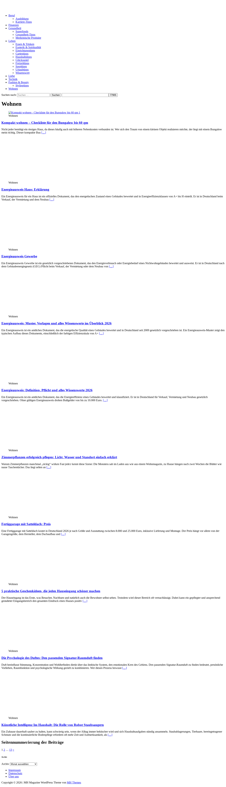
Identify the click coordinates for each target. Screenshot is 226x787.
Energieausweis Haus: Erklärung (25, 189)
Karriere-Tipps (24, 21)
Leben (12, 40)
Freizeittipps (22, 63)
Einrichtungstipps (25, 50)
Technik (12, 79)
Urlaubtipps (22, 69)
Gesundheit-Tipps (25, 34)
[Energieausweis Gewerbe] (37, 246)
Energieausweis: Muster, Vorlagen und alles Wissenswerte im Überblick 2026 (56, 323)
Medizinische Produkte (28, 37)
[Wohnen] (37, 380)
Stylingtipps (22, 85)
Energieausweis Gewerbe (19, 256)
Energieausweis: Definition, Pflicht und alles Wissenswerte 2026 (47, 390)
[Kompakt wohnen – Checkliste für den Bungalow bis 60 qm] (44, 112)
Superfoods (22, 31)
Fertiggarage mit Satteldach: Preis (26, 524)
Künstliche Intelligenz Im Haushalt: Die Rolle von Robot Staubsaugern (52, 725)
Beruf (11, 15)
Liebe (11, 75)
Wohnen (13, 88)
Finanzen (13, 25)
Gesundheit (14, 28)
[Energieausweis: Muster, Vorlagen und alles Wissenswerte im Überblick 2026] (37, 313)
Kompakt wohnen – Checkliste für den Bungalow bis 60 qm (44, 122)
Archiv (5, 763)
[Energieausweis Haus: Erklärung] (37, 179)
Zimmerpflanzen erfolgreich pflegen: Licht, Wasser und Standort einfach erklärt (59, 457)
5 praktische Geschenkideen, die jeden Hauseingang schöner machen (50, 591)
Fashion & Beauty (18, 82)
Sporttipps (21, 66)
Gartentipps (22, 53)
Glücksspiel (22, 60)
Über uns (13, 776)
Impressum (14, 770)
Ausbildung (22, 18)
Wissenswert (22, 72)
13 (10, 749)
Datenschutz (15, 773)
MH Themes (74, 782)
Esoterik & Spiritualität (28, 47)
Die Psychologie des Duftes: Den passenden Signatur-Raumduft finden (52, 658)
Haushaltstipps (24, 56)
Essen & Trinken (25, 44)
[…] (43, 132)
